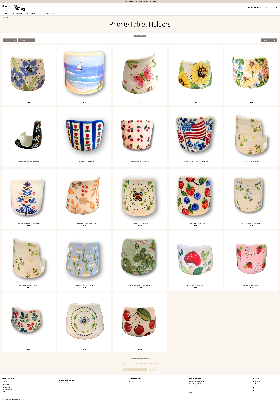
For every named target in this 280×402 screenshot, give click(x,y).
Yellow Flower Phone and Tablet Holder (28, 285)
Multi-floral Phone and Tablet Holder (251, 100)
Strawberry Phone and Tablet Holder (251, 285)
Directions (4, 391)
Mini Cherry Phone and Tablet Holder (140, 161)
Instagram (257, 386)
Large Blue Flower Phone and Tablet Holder (28, 100)
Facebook (257, 381)
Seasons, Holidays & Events (195, 383)
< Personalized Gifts (140, 36)
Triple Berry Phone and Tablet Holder (196, 223)
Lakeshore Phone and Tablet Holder (84, 100)
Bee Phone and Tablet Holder (84, 347)
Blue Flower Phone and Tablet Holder (251, 223)
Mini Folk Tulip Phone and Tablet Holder (84, 161)
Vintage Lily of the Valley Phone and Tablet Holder (140, 285)
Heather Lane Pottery (6, 399)
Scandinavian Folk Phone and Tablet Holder (28, 223)
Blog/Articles (192, 390)
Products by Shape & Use (194, 386)
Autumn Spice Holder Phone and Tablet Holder (84, 223)
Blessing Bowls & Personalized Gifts (196, 381)
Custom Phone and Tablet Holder (251, 161)
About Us (131, 381)
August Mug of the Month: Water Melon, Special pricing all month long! (140, 1)
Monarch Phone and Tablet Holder (140, 223)
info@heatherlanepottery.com (8, 381)
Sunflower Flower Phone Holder (195, 100)
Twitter (256, 383)
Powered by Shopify (16, 399)
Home (3, 17)
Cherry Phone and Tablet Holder (140, 347)
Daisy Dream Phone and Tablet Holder (84, 285)
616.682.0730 (6, 384)
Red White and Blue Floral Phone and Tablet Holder (195, 161)
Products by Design (193, 388)
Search (190, 392)
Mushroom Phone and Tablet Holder (196, 285)
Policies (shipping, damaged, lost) (136, 386)
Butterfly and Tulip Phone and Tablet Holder (140, 100)
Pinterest (257, 388)
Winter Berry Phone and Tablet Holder (28, 347)
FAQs (130, 383)
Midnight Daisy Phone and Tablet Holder (29, 161)
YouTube (257, 390)
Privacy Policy (131, 388)
